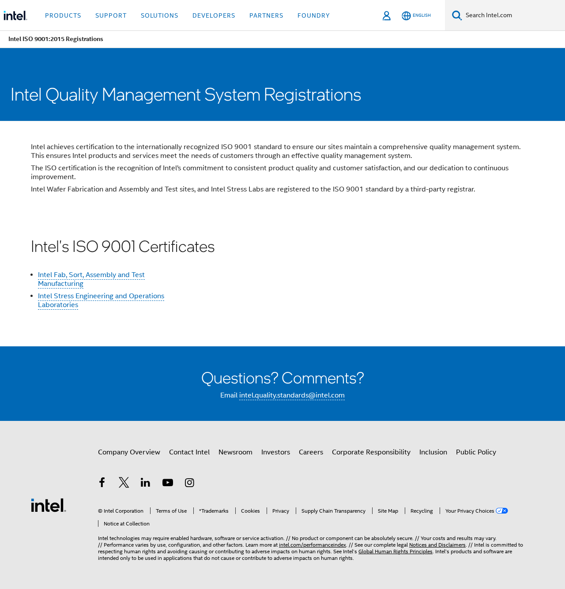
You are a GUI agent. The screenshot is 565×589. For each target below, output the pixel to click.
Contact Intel (189, 452)
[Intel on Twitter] (124, 484)
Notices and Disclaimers (437, 544)
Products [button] (63, 15)
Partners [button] (266, 15)
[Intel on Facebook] (101, 484)
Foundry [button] (314, 15)
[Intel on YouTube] (167, 484)
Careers (311, 452)
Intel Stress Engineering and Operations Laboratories (101, 300)
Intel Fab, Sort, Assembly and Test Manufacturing (91, 279)
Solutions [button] (159, 15)
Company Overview (129, 452)
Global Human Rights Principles (395, 551)
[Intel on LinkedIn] (145, 484)
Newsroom (235, 452)
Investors (275, 452)
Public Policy (476, 452)
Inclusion (433, 452)
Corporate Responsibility (371, 452)
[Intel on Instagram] (189, 484)
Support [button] (111, 15)
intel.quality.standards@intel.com (292, 395)
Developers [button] (213, 15)
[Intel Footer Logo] (48, 504)
